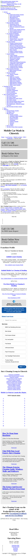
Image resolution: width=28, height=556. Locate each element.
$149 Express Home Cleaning (17, 14)
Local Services (8, 137)
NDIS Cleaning (10, 75)
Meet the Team (10, 113)
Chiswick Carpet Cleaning (14, 388)
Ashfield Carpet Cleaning (14, 257)
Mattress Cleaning (14, 60)
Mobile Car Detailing (15, 35)
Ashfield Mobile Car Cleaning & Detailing (14, 270)
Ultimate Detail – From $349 (16, 39)
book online (6, 165)
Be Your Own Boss (11, 87)
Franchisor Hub (15, 545)
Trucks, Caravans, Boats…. (16, 40)
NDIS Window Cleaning (15, 79)
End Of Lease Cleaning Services (17, 29)
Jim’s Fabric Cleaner (11, 99)
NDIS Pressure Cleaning (15, 82)
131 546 (19, 4)
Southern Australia (14, 121)
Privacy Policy (10, 125)
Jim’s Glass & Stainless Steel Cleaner (15, 101)
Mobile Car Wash (18, 137)
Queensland (12, 120)
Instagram (15, 549)
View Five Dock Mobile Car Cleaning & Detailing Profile (14, 294)
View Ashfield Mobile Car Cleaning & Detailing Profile (14, 278)
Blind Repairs (13, 71)
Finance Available (11, 91)
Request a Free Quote (12, 4)
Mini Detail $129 (14, 17)
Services (6, 12)
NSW (24, 137)
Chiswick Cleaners (14, 377)
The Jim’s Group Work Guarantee (15, 127)
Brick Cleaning (13, 49)
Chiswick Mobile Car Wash (14, 384)
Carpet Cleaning (10, 53)
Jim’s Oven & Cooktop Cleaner (14, 102)
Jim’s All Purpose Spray (12, 95)
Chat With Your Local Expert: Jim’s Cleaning (11, 452)
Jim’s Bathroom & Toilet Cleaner (14, 98)
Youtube (15, 550)
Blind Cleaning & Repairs (13, 68)
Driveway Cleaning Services (16, 45)
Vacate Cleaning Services (16, 30)
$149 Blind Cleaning (14, 18)
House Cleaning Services (15, 25)
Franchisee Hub (15, 546)
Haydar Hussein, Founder (13, 110)
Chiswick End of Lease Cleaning (14, 378)
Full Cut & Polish (14, 37)
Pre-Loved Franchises (12, 93)
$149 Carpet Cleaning (15, 16)
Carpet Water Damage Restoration (18, 62)
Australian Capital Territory (16, 116)
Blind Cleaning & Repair (15, 70)
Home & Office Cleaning (13, 22)
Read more (14, 447)
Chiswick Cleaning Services (14, 389)
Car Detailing (6, 189)
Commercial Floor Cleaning (16, 52)
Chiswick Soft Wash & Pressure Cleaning (14, 376)
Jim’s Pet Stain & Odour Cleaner (14, 106)
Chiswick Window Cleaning (14, 386)
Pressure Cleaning (11, 41)
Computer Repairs (6, 211)
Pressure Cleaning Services (16, 43)
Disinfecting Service (14, 24)
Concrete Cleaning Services (16, 48)
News (5, 108)
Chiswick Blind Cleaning (14, 385)
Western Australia (14, 114)
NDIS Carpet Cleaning (15, 85)
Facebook (15, 548)
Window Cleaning (11, 72)
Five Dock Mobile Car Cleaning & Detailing (14, 284)
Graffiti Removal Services (16, 44)
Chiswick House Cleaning (14, 380)
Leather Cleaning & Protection (17, 56)
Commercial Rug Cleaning (16, 66)
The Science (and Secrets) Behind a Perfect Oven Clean (13, 488)
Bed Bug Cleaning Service (16, 64)
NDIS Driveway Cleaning (16, 83)
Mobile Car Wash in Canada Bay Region (13, 392)
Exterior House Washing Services (17, 47)
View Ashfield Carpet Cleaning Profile (14, 265)
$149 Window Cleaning (15, 21)
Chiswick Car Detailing (14, 374)
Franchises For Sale (8, 86)
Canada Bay (10, 138)
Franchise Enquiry (11, 89)
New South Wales (14, 117)
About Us (6, 109)
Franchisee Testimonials (12, 90)
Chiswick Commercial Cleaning (14, 381)
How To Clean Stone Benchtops (10, 434)
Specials (8, 13)
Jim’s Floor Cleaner (11, 97)
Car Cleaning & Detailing (13, 33)
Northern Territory (14, 118)
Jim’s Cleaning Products (9, 94)
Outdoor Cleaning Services (16, 51)
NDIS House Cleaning (15, 78)
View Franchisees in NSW (14, 297)
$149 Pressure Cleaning (15, 20)
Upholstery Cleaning (14, 59)
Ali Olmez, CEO (11, 112)
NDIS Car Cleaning (14, 76)
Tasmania (12, 122)
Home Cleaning (18, 209)
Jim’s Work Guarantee (11, 185)
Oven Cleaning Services (15, 32)
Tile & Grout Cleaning (15, 58)
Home (2, 137)
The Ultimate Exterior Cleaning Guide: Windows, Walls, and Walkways (12, 469)
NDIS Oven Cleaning (15, 81)
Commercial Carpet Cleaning (16, 63)
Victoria (11, 124)
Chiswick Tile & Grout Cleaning (14, 382)
